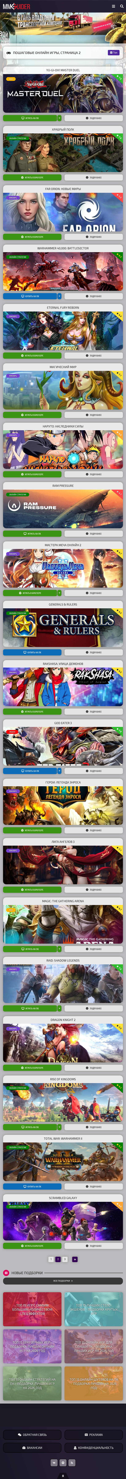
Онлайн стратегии (17, 138)
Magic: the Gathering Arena (63, 901)
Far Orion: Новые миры (63, 189)
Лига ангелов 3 (63, 841)
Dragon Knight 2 (63, 1020)
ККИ (11, 79)
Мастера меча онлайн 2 (63, 545)
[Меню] (113, 6)
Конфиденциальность (96, 1447)
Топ (115, 52)
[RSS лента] (72, 1463)
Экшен (12, 732)
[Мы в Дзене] (63, 1463)
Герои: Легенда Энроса (63, 782)
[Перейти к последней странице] (75, 1259)
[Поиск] (122, 6)
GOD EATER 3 (63, 723)
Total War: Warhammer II (63, 1138)
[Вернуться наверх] (63, 1476)
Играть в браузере (34, 177)
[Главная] (16, 6)
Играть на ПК (32, 118)
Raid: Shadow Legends (63, 960)
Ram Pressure (63, 485)
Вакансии (34, 1447)
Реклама (96, 1434)
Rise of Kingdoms (63, 1079)
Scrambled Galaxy (63, 1198)
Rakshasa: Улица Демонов (63, 664)
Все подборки (61, 1281)
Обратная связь (35, 1434)
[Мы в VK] (54, 1463)
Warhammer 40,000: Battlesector (63, 248)
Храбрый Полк (63, 129)
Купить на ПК (32, 296)
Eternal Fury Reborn (63, 307)
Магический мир (63, 367)
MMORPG (13, 197)
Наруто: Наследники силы (63, 426)
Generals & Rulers (63, 604)
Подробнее (96, 118)
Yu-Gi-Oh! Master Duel (63, 70)
